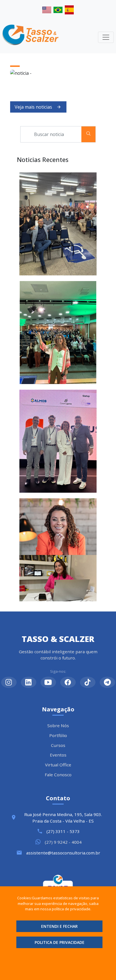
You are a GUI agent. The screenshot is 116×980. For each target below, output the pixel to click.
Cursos (58, 745)
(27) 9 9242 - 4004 (63, 842)
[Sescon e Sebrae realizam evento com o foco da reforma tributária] (58, 332)
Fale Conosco (58, 774)
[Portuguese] (59, 9)
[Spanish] (69, 9)
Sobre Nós (58, 725)
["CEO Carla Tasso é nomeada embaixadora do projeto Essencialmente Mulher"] (58, 549)
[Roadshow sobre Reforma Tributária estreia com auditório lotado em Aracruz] (58, 223)
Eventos (58, 755)
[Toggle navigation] (106, 37)
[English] (47, 9)
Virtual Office (58, 765)
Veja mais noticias (33, 107)
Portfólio (58, 735)
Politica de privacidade (59, 942)
